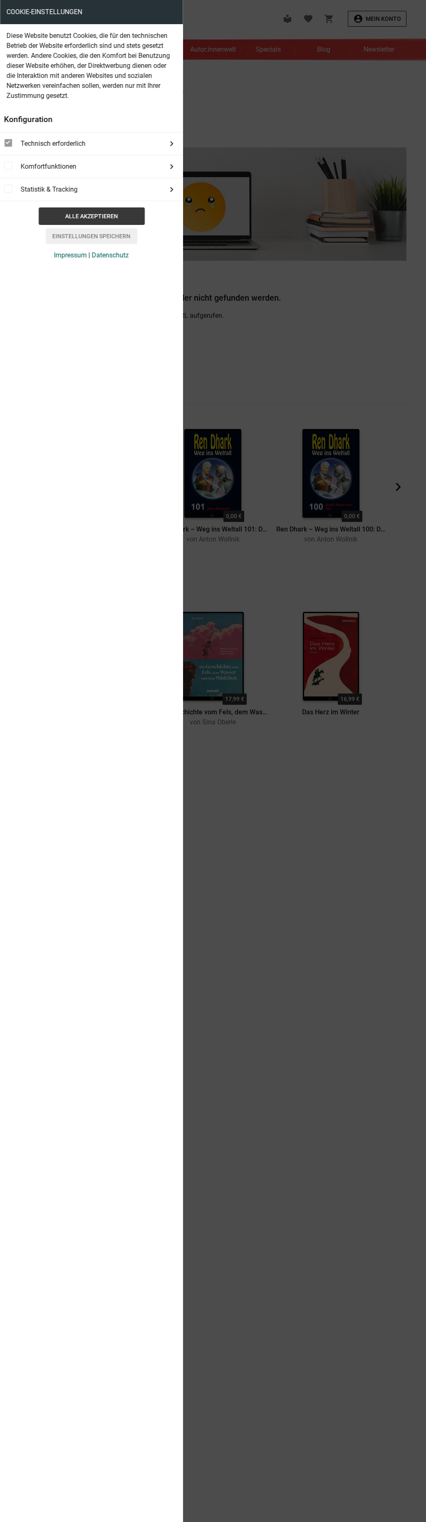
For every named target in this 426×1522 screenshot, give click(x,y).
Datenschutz (110, 255)
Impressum (70, 255)
